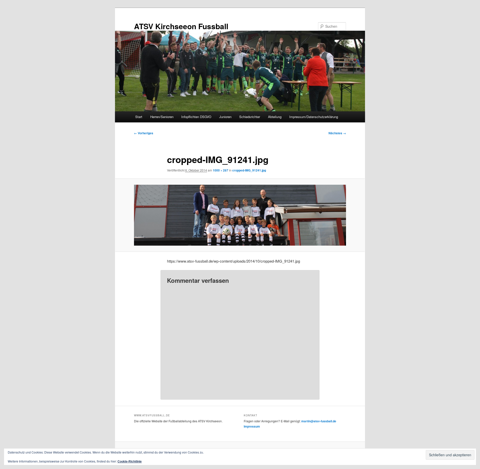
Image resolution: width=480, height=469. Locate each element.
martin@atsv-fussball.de (318, 421)
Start (138, 116)
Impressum (252, 426)
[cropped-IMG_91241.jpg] (240, 215)
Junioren (225, 116)
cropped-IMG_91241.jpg (249, 170)
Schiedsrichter (249, 116)
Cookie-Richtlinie (130, 461)
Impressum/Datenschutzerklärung (313, 116)
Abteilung (275, 116)
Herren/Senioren (162, 116)
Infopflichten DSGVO (196, 116)
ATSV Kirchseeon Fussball (181, 26)
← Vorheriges (143, 133)
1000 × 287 (220, 170)
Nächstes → (337, 133)
